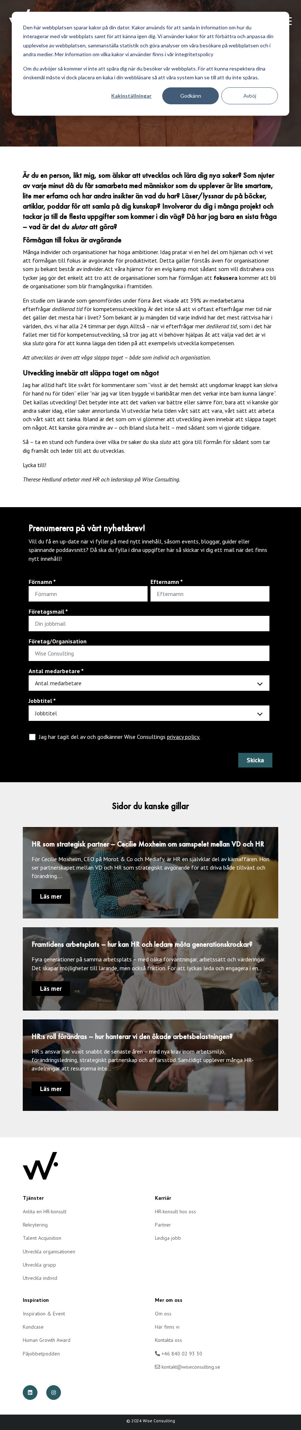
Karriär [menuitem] (163, 1198)
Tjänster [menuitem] (33, 1198)
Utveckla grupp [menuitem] (39, 1264)
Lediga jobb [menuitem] (168, 1238)
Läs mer (51, 896)
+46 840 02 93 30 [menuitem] (181, 1353)
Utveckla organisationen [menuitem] (49, 1251)
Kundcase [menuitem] (33, 1327)
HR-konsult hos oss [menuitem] (175, 1211)
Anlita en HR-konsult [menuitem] (44, 1211)
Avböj (249, 96)
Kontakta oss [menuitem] (168, 1340)
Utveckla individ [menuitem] (40, 1278)
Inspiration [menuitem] (36, 1300)
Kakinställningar (131, 96)
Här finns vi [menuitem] (167, 1327)
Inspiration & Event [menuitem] (44, 1313)
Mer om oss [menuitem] (168, 1300)
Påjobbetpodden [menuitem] (41, 1353)
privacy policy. (183, 736)
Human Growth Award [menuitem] (46, 1340)
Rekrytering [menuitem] (35, 1224)
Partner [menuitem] (163, 1224)
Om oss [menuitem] (163, 1313)
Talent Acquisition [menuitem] (42, 1238)
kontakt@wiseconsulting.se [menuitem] (190, 1367)
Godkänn (190, 96)
